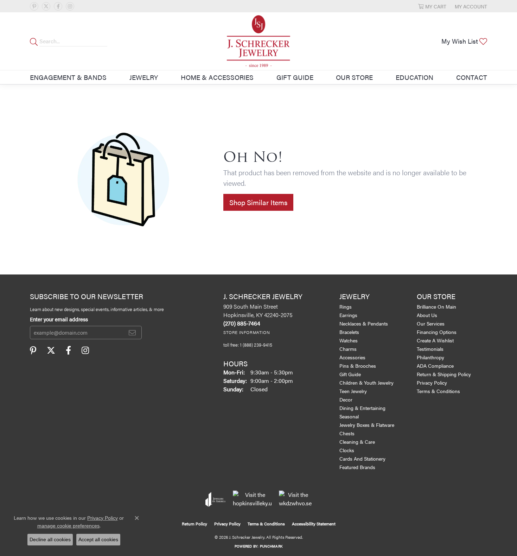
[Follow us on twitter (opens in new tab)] (46, 6)
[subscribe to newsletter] (132, 332)
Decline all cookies (50, 539)
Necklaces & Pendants (363, 323)
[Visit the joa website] (215, 499)
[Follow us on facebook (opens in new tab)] (58, 6)
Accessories (352, 357)
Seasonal (349, 416)
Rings (345, 306)
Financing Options (437, 331)
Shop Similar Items (258, 202)
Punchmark (271, 546)
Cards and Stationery (362, 458)
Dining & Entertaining (362, 407)
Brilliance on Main (436, 306)
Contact (471, 77)
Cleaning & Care (357, 441)
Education (414, 77)
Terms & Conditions (438, 390)
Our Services (431, 323)
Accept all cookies (98, 539)
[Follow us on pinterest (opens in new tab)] (34, 6)
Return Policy (194, 523)
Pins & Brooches (357, 365)
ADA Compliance (435, 365)
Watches (348, 340)
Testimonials (430, 348)
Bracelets (349, 331)
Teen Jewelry (353, 390)
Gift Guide (294, 77)
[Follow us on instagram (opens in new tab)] (70, 6)
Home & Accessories (217, 77)
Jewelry (143, 77)
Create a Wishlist (435, 340)
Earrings (348, 314)
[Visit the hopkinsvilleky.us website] (252, 499)
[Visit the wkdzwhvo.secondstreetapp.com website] (295, 499)
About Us (427, 314)
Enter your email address (59, 319)
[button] (432, 6)
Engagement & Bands (68, 77)
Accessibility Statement (314, 523)
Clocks (346, 450)
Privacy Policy (432, 382)
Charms (348, 348)
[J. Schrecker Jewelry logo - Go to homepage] (258, 41)
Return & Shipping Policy (444, 374)
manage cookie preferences (68, 526)
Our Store (354, 77)
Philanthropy (430, 357)
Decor (345, 399)
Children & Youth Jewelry (366, 382)
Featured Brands (357, 466)
